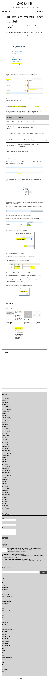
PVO (3, 660)
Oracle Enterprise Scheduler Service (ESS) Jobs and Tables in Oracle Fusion (24, 548)
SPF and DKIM (5, 669)
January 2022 (5, 468)
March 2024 (4, 426)
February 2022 (5, 466)
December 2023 (5, 431)
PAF (3, 655)
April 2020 (4, 503)
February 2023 (5, 444)
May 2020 (4, 501)
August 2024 (5, 420)
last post (11, 32)
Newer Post (4, 347)
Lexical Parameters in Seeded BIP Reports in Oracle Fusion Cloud (37, 321)
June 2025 (4, 415)
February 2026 (5, 406)
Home (3, 11)
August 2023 (5, 435)
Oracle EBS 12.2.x (6, 636)
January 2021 (5, 490)
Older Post (45, 347)
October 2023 (5, 433)
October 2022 (5, 452)
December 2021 (5, 470)
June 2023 (4, 439)
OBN (3, 606)
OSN (3, 648)
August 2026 (5, 398)
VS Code (4, 674)
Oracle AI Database (6, 620)
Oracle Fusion (36, 26)
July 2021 (4, 479)
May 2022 (4, 461)
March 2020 (4, 505)
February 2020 (5, 507)
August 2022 (5, 455)
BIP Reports (5, 589)
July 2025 (4, 413)
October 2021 (5, 474)
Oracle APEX (5, 622)
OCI (3, 608)
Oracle (3, 617)
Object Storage (5, 603)
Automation (5, 587)
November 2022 (5, 450)
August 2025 (5, 411)
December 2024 (5, 417)
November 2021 (5, 472)
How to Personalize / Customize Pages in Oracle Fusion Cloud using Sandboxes (19, 337)
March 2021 (4, 486)
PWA (3, 662)
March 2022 (4, 464)
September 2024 (6, 419)
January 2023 (5, 446)
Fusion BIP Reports (6, 601)
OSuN (3, 650)
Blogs (6, 11)
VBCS (3, 671)
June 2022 (4, 459)
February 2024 (5, 428)
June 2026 (4, 402)
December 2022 (5, 448)
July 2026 (4, 400)
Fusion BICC (4, 599)
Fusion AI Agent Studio (7, 596)
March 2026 (4, 404)
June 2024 (4, 424)
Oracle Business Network (7, 624)
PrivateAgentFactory (7, 657)
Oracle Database (5, 631)
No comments (9, 27)
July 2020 (4, 497)
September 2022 (6, 453)
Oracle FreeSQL (5, 641)
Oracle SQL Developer (7, 645)
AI (2, 582)
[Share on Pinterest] (12, 303)
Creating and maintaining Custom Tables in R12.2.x (13, 554)
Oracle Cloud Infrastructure (8, 629)
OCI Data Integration (6, 610)
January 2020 (5, 508)
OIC (3, 615)
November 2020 (5, 494)
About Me (10, 11)
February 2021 (5, 488)
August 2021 (4, 477)
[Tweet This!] (10, 303)
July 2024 (4, 422)
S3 (2, 664)
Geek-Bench (24, 4)
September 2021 (5, 475)
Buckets (4, 592)
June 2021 (4, 481)
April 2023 (4, 441)
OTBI (3, 652)
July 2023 (4, 437)
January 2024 (5, 430)
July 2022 (4, 457)
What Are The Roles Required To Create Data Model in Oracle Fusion (28, 321)
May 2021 (4, 483)
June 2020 (4, 499)
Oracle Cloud (5, 627)
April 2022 (4, 463)
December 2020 (5, 492)
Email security (5, 594)
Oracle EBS (4, 634)
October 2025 (5, 408)
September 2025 (6, 409)
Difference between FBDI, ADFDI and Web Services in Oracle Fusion (16, 559)
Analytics (4, 585)
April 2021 (4, 485)
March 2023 (4, 442)
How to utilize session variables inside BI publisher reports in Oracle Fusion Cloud (10, 322)
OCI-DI (3, 613)
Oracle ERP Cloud (29, 26)
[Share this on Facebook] (9, 303)
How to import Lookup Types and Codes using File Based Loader (18, 317)
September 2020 (6, 496)
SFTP (3, 667)
